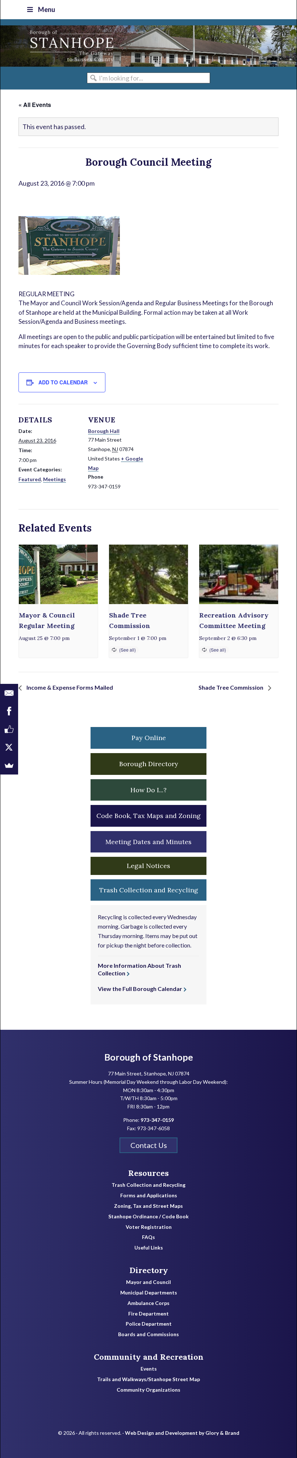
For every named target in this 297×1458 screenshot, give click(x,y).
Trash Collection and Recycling (148, 1185)
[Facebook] (9, 711)
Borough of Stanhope (54, 46)
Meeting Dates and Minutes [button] (148, 842)
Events (149, 1369)
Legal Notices (148, 866)
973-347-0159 (157, 1120)
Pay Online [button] (148, 738)
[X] (9, 747)
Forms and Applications (148, 1195)
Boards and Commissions (148, 1334)
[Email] (9, 693)
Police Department (149, 1324)
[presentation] (58, 574)
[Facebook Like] (9, 729)
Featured (29, 479)
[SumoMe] (9, 765)
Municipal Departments (148, 1293)
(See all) (127, 650)
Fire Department (148, 1314)
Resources (148, 1173)
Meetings (54, 479)
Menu (46, 9)
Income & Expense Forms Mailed (69, 687)
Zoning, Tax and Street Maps (148, 1206)
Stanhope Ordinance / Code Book (148, 1216)
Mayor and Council (148, 1282)
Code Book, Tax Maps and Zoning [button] (148, 815)
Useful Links (148, 1248)
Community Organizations (148, 1390)
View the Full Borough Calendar (140, 988)
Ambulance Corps (148, 1303)
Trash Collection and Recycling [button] (148, 890)
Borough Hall (104, 431)
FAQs (148, 1237)
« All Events (34, 104)
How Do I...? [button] (148, 790)
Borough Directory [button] (148, 764)
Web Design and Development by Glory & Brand (182, 1433)
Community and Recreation (149, 1357)
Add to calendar (63, 382)
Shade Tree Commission (231, 687)
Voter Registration (149, 1227)
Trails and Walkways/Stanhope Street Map (148, 1379)
